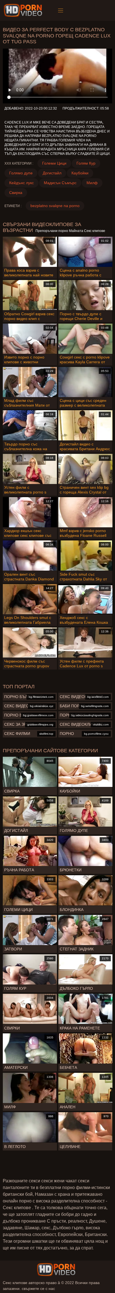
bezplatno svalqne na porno (55, 205)
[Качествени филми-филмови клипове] (24, 10)
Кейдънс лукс (21, 183)
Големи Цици (54, 163)
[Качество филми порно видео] (56, 1269)
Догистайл (52, 173)
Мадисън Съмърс (60, 183)
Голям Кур (85, 163)
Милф (92, 183)
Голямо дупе (21, 173)
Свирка (15, 192)
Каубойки (79, 173)
